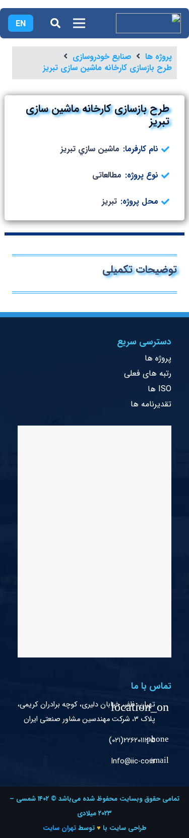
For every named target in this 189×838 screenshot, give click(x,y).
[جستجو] (55, 23)
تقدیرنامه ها (151, 404)
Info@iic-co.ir (133, 761)
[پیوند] (148, 23)
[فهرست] (79, 23)
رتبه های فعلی (147, 373)
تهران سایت (59, 828)
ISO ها (159, 389)
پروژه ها (158, 358)
